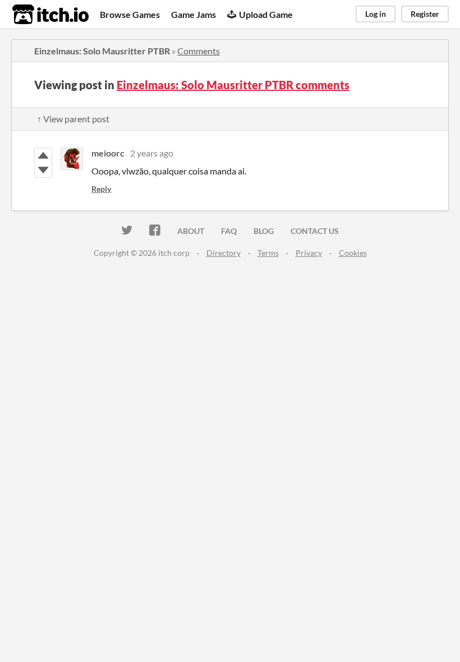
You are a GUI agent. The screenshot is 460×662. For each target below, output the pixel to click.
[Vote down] (43, 170)
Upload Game (266, 14)
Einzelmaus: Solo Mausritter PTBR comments (233, 84)
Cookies (353, 253)
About (190, 231)
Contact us (315, 231)
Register (425, 14)
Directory (223, 253)
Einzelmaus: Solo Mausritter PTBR (102, 50)
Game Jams (193, 14)
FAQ (229, 231)
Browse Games (130, 14)
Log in (375, 14)
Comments (198, 50)
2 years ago (151, 153)
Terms (268, 253)
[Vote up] (43, 155)
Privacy (309, 253)
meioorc (108, 153)
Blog (264, 231)
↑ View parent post (73, 118)
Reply (101, 189)
